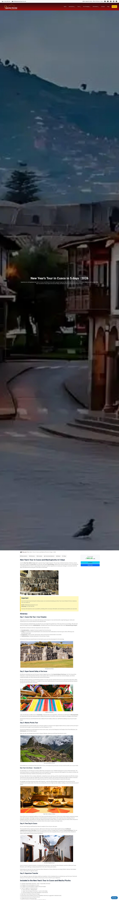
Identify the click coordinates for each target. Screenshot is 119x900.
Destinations (71, 6)
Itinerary (32, 556)
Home (65, 6)
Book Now (114, 6)
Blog (108, 6)
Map (64, 556)
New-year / (24, 552)
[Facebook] (105, 1)
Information (95, 6)
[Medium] (113, 1)
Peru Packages (86, 6)
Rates (58, 556)
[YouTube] (110, 1)
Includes (40, 556)
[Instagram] (108, 1)
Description (24, 556)
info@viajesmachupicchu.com (19, 1)
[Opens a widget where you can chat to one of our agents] (114, 897)
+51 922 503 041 (6, 1)
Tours (78, 6)
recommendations (49, 556)
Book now (90, 565)
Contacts (103, 6)
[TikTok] (116, 1)
